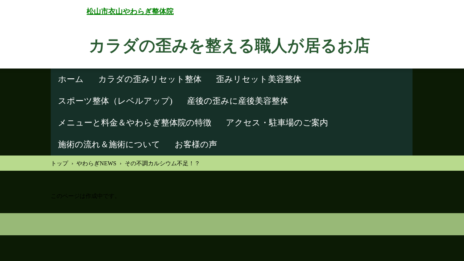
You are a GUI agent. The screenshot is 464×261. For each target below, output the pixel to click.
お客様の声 (196, 144)
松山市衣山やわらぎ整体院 (130, 11)
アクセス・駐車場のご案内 (277, 122)
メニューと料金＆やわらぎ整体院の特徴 (134, 122)
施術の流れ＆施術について (109, 144)
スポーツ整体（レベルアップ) (115, 100)
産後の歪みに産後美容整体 (237, 100)
